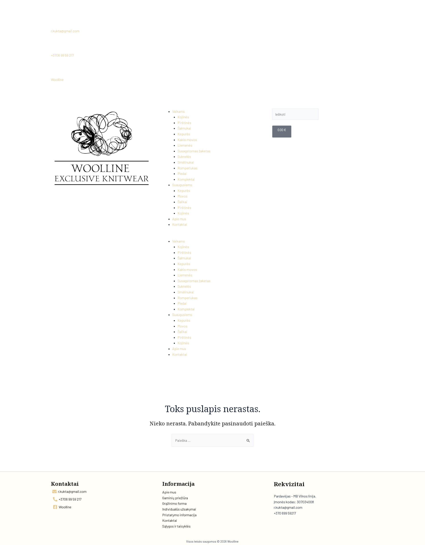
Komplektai (186, 179)
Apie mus (179, 219)
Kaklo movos (187, 140)
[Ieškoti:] (212, 440)
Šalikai (182, 202)
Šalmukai (184, 128)
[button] (212, 235)
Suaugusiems (182, 185)
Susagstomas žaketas (194, 151)
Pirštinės (184, 122)
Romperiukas (187, 168)
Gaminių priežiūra (175, 498)
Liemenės (185, 145)
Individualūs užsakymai (179, 509)
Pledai (182, 173)
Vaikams (178, 111)
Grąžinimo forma (174, 503)
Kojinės (183, 117)
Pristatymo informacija (179, 515)
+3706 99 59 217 (62, 55)
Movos (182, 196)
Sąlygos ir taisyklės (176, 526)
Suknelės (184, 156)
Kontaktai (179, 224)
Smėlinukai (186, 162)
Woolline (57, 79)
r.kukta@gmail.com (65, 31)
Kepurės (184, 134)
